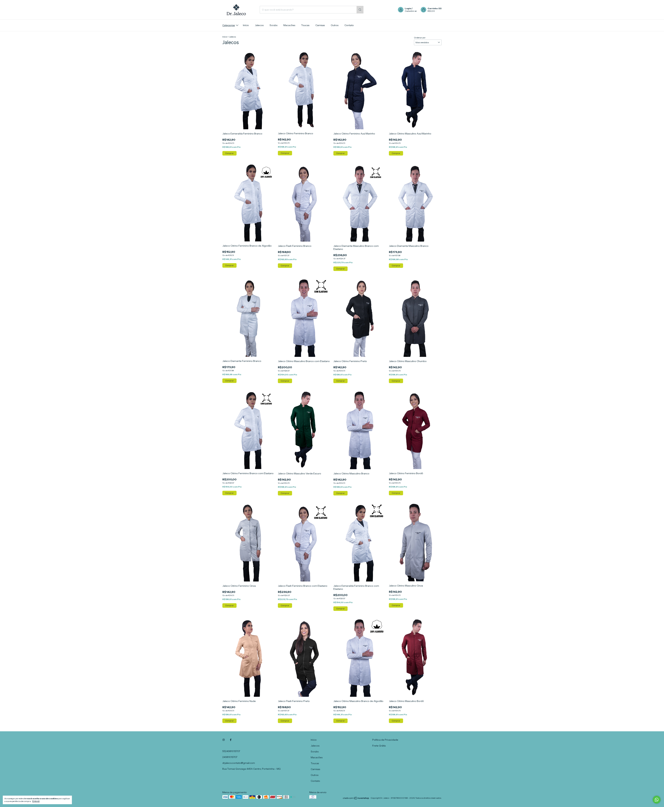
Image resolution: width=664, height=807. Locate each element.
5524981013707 (231, 751)
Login (408, 8)
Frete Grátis (379, 745)
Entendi (36, 801)
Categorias (228, 25)
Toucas (305, 25)
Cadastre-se (411, 11)
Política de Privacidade (385, 739)
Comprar (229, 153)
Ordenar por (420, 37)
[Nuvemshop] (356, 798)
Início (246, 25)
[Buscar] (360, 9)
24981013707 (229, 757)
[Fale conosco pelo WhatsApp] (657, 800)
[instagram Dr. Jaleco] (223, 739)
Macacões (289, 25)
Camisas (320, 25)
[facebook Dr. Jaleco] (230, 739)
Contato (349, 25)
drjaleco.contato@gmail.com (238, 762)
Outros (334, 25)
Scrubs (273, 25)
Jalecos (259, 25)
